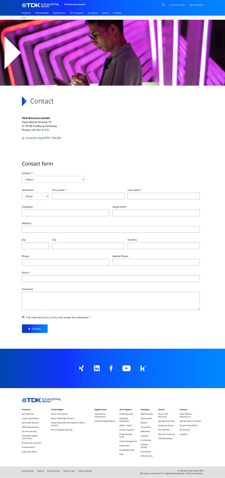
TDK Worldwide (165, 438)
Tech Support (77, 12)
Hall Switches (28, 414)
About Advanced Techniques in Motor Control (68, 424)
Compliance (146, 451)
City (54, 239)
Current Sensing (29, 431)
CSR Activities (147, 456)
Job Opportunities (166, 421)
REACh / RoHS (125, 425)
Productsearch (28, 447)
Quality (144, 422)
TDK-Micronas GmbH (74, 4)
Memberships (147, 414)
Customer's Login (177, 5)
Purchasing (146, 440)
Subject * (27, 173)
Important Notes (29, 451)
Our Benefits (164, 429)
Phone (25, 256)
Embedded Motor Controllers (30, 437)
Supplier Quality (144, 446)
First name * (59, 189)
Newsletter (145, 431)
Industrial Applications (105, 421)
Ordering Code (126, 414)
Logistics (145, 436)
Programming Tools (125, 435)
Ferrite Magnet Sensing (61, 429)
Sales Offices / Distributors (186, 415)
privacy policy (49, 317)
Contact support (126, 429)
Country (132, 239)
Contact (117, 12)
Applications (59, 12)
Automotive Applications (100, 415)
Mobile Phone (120, 256)
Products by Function (31, 443)
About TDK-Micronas (163, 415)
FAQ (121, 454)
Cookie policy (28, 471)
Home (24, 18)
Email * (26, 272)
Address (26, 223)
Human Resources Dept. (190, 421)
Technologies (42, 12)
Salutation (28, 189)
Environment (147, 418)
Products (26, 12)
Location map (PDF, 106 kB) (43, 138)
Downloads (124, 445)
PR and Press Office (188, 425)
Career (105, 12)
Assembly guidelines (124, 419)
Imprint (40, 471)
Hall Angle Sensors (30, 422)
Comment (27, 289)
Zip (24, 239)
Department (119, 206)
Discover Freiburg (166, 434)
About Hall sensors (59, 414)
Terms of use (69, 471)
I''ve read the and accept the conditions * (58, 317)
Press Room (146, 427)
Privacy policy (53, 471)
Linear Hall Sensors (30, 418)
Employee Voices (165, 425)
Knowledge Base (126, 450)
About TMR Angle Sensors (62, 418)
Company (93, 12)
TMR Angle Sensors (30, 427)
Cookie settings (85, 471)
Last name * (135, 189)
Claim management (128, 441)
